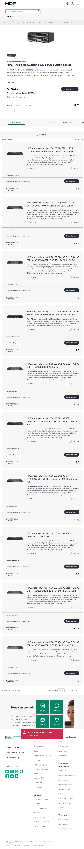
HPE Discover (63, 746)
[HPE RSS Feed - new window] (16, 776)
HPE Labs (37, 760)
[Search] (38, 11)
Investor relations (40, 778)
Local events (62, 751)
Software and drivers (41, 822)
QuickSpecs (10, 105)
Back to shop (7, 23)
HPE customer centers (66, 798)
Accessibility (38, 746)
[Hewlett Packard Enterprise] (10, 3)
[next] (81, 690)
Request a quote (71, 181)
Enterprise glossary (65, 785)
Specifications (28, 105)
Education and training (66, 775)
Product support (57, 710)
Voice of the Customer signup (66, 805)
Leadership (38, 783)
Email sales (10, 757)
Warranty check (39, 826)
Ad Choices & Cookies (30, 845)
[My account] (72, 3)
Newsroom (62, 756)
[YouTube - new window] (12, 776)
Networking (16, 23)
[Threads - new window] (21, 771)
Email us (42, 724)
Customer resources (63, 764)
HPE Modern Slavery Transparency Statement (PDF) (42, 769)
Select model (70, 89)
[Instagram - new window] (16, 771)
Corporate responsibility (42, 756)
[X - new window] (12, 771)
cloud (74, 75)
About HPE (37, 742)
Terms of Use (16, 845)
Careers (36, 751)
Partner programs (64, 829)
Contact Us (62, 771)
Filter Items (43, 134)
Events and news (67, 737)
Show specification (11, 175)
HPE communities (64, 794)
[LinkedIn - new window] (7, 771)
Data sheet (19, 105)
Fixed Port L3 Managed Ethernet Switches (37, 23)
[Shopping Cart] (63, 3)
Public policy (38, 787)
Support (38, 795)
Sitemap (41, 845)
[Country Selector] (67, 3)
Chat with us (19, 111)
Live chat (42, 710)
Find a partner (63, 824)
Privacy (7, 845)
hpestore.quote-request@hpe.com (24, 725)
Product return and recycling (40, 810)
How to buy (57, 724)
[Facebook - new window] (7, 776)
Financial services (64, 789)
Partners (62, 815)
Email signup (63, 780)
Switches (23, 23)
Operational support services (41, 801)
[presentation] (77, 123)
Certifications (63, 820)
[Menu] (77, 3)
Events (60, 742)
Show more (10, 82)
